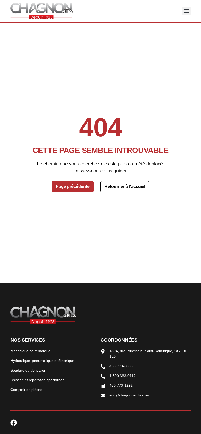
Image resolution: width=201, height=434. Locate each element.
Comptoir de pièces (26, 389)
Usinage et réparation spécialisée (37, 380)
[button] (186, 11)
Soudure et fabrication (28, 370)
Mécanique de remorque (30, 351)
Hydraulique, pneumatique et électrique (42, 360)
